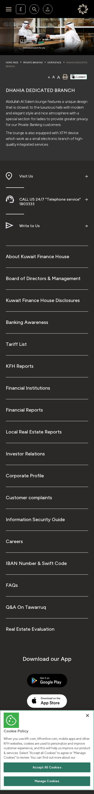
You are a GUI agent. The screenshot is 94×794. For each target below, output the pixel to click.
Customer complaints (29, 497)
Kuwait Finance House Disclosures (43, 300)
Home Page (12, 62)
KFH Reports (20, 366)
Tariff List (16, 344)
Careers (14, 541)
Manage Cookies (47, 781)
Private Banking (33, 62)
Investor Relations (25, 454)
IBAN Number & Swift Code (36, 563)
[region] (47, 750)
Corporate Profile (25, 476)
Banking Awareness (27, 322)
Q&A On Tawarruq (26, 607)
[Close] (87, 715)
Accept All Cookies (47, 767)
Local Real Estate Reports (34, 432)
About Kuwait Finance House (37, 256)
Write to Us (29, 225)
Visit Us (26, 176)
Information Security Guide (35, 519)
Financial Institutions (28, 388)
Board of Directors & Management (43, 278)
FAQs (12, 585)
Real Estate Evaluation (30, 629)
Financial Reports (24, 410)
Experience (54, 62)
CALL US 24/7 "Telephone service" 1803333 (50, 201)
